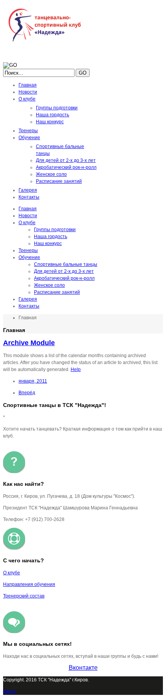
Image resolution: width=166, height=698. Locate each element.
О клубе (11, 572)
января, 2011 (33, 381)
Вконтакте (83, 667)
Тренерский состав (23, 596)
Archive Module (29, 343)
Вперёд (27, 392)
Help (76, 369)
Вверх (9, 691)
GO (82, 73)
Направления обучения (29, 584)
